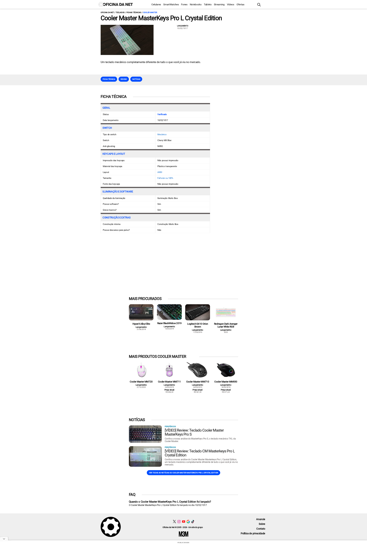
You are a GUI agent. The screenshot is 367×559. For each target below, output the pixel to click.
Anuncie (260, 519)
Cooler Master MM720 (141, 381)
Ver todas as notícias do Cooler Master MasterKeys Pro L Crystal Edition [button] (183, 473)
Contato (260, 528)
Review (124, 79)
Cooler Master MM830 (225, 381)
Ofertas (240, 4)
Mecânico (162, 134)
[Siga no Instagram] (179, 521)
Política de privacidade (253, 533)
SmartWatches (171, 4)
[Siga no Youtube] (183, 521)
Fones (184, 4)
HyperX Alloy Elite (141, 323)
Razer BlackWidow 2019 (169, 323)
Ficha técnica (109, 79)
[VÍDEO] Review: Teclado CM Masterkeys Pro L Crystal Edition (200, 453)
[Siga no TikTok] (193, 521)
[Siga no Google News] (188, 521)
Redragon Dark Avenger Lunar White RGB (226, 325)
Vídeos (230, 4)
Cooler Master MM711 (169, 381)
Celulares (156, 4)
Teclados (120, 12)
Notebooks (196, 4)
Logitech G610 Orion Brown (197, 325)
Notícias (136, 79)
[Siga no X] (174, 521)
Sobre (262, 523)
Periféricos (170, 426)
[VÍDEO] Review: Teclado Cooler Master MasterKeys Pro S (194, 432)
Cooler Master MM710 (197, 381)
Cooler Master (150, 12)
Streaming (219, 4)
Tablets (208, 4)
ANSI (159, 172)
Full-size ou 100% (165, 178)
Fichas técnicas (133, 12)
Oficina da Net (107, 12)
